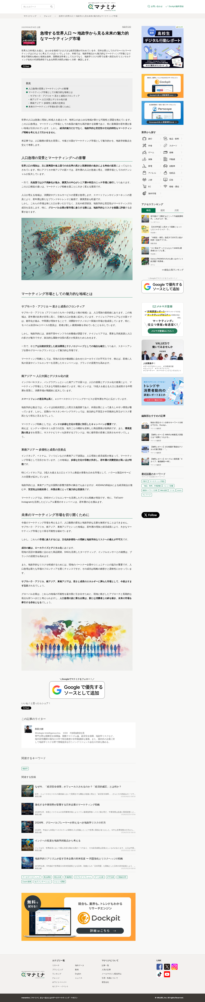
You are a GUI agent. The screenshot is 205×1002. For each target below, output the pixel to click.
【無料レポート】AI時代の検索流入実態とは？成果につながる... (167, 435)
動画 (77, 969)
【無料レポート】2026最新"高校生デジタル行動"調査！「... (167, 448)
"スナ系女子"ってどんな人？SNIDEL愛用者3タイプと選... (166, 249)
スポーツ (173, 145)
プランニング (57, 969)
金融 (171, 152)
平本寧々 (154, 233)
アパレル (152, 173)
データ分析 (99, 877)
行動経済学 (122, 877)
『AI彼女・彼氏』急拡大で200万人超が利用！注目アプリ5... (167, 238)
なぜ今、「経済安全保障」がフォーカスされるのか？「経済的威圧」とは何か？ (78, 786)
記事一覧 (105, 965)
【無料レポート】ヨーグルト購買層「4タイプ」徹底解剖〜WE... (166, 460)
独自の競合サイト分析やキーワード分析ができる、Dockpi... (167, 423)
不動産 (172, 159)
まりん (153, 265)
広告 (171, 180)
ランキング (56, 974)
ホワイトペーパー (59, 982)
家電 (150, 166)
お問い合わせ (157, 6)
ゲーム (151, 152)
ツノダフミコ (155, 222)
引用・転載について (110, 978)
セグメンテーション (43, 881)
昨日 (148, 210)
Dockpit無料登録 (176, 6)
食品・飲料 (174, 138)
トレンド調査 (59, 881)
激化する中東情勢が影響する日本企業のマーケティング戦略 (67, 804)
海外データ (79, 965)
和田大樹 (39, 729)
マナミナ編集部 (156, 428)
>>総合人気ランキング (173, 269)
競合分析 (57, 877)
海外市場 (152, 193)
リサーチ (55, 965)
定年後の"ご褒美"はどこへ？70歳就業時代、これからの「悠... (167, 217)
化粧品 (172, 173)
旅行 (150, 138)
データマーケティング (31, 877)
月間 (176, 210)
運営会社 (105, 982)
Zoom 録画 (26, 881)
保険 (150, 159)
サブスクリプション (83, 877)
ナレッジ (47, 16)
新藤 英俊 (154, 243)
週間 (162, 210)
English (78, 974)
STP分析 (110, 877)
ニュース (78, 978)
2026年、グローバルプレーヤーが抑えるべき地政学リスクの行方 (70, 822)
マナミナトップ (30, 16)
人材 (150, 180)
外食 (150, 145)
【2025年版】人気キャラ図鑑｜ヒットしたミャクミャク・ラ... (166, 228)
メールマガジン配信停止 (112, 974)
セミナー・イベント (60, 986)
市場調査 (68, 877)
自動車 (172, 166)
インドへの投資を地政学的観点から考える (58, 840)
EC (149, 186)
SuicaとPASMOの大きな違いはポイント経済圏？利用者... (167, 260)
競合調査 (47, 877)
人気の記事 (106, 969)
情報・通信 (174, 186)
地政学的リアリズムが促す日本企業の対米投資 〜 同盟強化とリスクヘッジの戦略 (79, 858)
